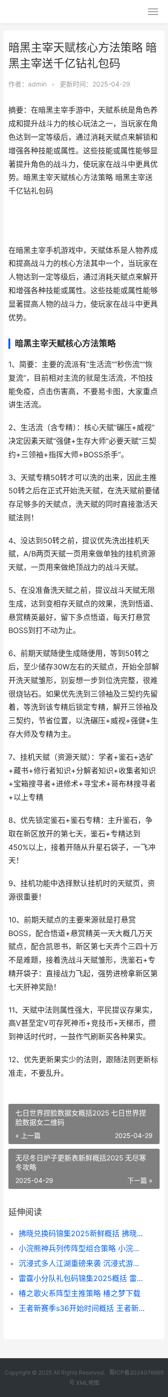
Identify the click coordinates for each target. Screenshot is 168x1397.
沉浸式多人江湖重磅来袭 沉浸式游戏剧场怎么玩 (82, 1263)
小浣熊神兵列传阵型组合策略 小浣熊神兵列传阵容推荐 (82, 1248)
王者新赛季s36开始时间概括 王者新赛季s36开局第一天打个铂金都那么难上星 (82, 1308)
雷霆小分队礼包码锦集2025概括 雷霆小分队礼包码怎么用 (82, 1278)
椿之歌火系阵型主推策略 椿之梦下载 (79, 1293)
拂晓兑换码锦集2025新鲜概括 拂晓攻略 (82, 1233)
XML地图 (87, 1382)
